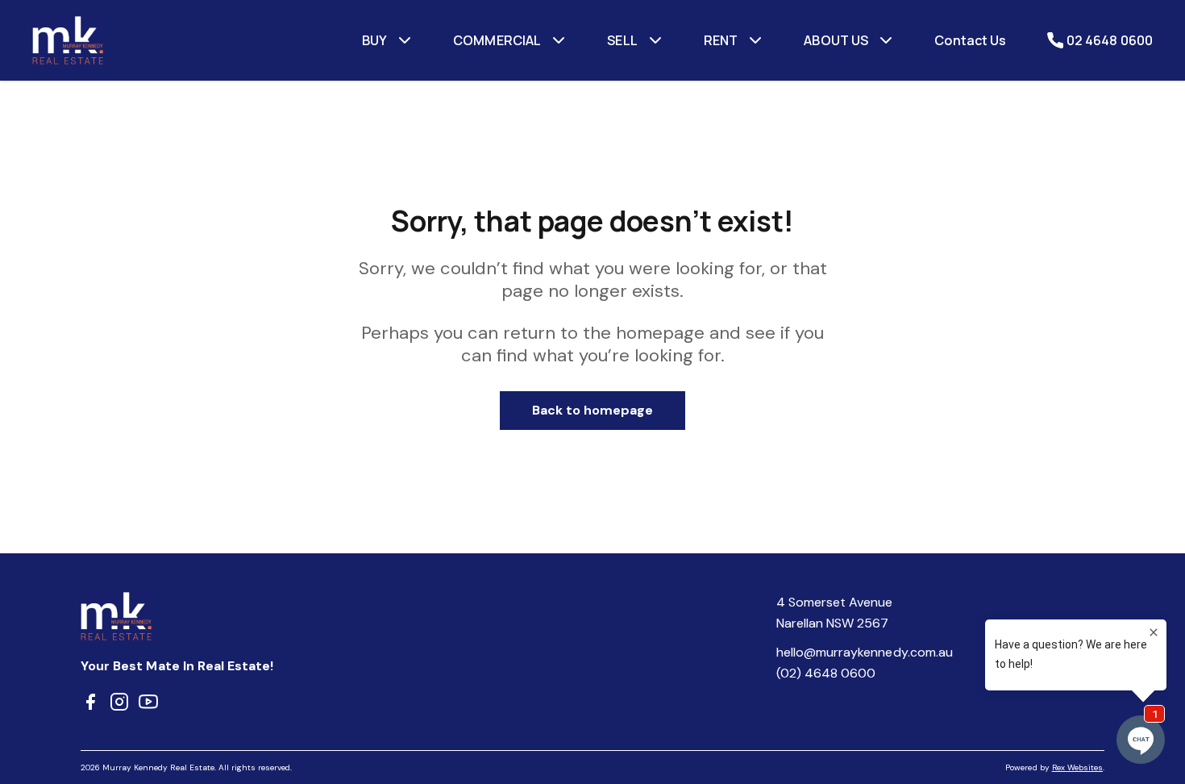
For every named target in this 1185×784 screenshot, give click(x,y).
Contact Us (970, 40)
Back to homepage (593, 410)
